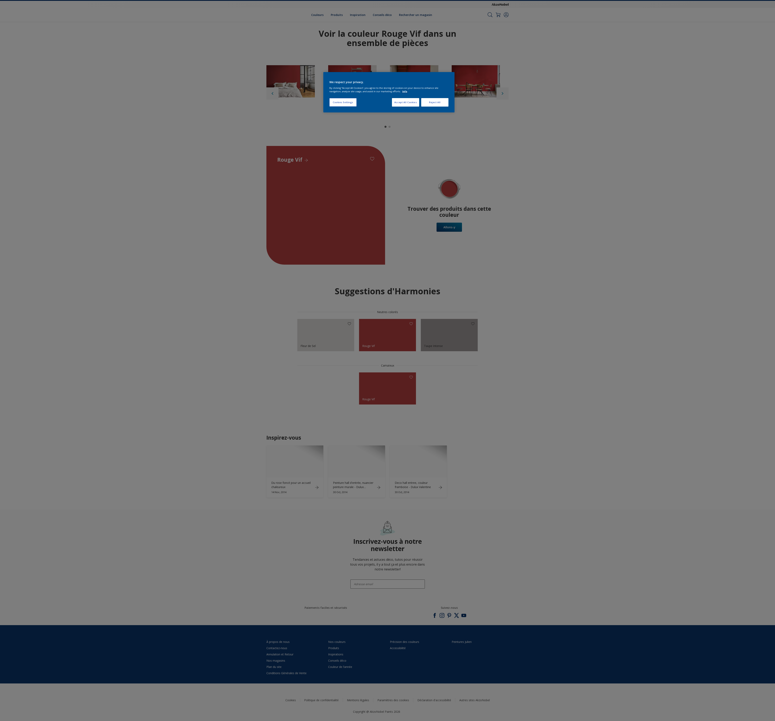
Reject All (435, 102)
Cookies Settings (343, 102)
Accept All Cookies (405, 102)
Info (404, 91)
